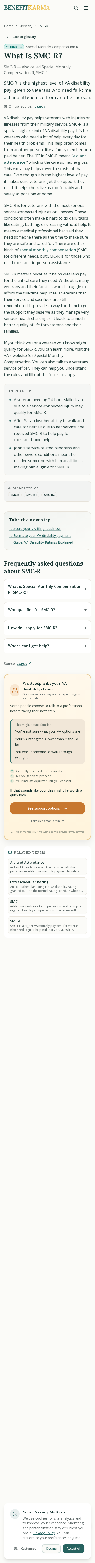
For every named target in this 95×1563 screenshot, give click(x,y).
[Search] (76, 7)
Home (9, 26)
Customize (28, 1548)
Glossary (25, 26)
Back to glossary (24, 37)
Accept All (73, 1548)
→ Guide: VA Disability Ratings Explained (41, 542)
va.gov (40, 106)
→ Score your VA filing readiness (35, 528)
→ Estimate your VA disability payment (40, 535)
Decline (51, 1548)
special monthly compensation (47, 250)
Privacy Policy (44, 1533)
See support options (44, 808)
